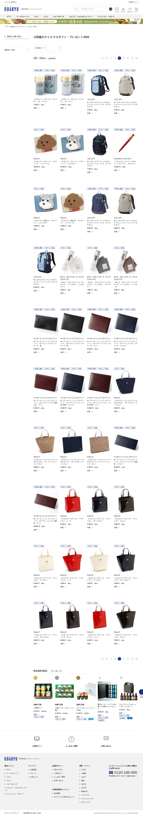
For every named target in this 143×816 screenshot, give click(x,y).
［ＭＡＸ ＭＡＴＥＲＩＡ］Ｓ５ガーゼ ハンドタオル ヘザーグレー (99, 284)
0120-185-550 (126, 772)
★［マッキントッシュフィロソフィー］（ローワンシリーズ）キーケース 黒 (45, 343)
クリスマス (85, 795)
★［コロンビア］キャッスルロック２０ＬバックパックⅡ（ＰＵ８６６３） (99, 223)
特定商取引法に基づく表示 (32, 813)
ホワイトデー (86, 802)
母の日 (83, 784)
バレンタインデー (87, 798)
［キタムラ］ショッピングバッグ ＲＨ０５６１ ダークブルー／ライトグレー (126, 403)
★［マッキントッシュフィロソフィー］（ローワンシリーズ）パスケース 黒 (72, 343)
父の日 (83, 788)
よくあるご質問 (59, 777)
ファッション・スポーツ (106, 16)
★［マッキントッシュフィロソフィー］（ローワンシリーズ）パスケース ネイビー (125, 343)
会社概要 (57, 793)
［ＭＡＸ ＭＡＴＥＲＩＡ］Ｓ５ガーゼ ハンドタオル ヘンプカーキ (125, 284)
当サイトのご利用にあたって (64, 797)
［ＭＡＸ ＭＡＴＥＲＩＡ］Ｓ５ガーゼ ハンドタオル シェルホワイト (72, 284)
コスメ (46, 16)
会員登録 (33, 769)
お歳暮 (83, 773)
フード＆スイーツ (23, 16)
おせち (83, 777)
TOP (6, 26)
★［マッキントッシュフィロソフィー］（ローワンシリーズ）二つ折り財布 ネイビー (72, 403)
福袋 (82, 780)
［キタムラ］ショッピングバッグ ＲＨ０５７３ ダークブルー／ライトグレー (72, 462)
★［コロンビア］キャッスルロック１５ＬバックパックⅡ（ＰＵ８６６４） (99, 104)
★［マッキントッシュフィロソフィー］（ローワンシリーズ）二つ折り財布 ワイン (99, 403)
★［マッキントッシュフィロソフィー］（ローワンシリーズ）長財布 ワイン (45, 521)
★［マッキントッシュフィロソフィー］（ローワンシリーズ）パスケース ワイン (99, 343)
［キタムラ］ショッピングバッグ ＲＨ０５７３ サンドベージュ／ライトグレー (99, 462)
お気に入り (34, 777)
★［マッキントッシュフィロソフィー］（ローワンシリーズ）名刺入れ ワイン (45, 403)
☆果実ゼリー (38, 708)
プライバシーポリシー (11, 813)
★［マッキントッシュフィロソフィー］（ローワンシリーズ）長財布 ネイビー (125, 462)
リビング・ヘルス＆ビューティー (81, 16)
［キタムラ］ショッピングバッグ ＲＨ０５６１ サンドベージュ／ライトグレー (46, 462)
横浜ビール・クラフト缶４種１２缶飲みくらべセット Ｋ (108, 706)
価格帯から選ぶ (9, 50)
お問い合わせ (58, 780)
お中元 (83, 769)
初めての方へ (58, 769)
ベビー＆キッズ (58, 16)
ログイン (33, 773)
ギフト (9, 16)
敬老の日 (84, 791)
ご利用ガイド (132, 2)
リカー (36, 16)
